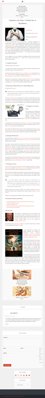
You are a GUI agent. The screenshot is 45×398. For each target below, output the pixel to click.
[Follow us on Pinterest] (23, 375)
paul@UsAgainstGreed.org (20, 220)
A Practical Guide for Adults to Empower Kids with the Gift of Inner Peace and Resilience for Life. (31, 236)
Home (3, 396)
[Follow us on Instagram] (21, 375)
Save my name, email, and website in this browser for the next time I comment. (40, 355)
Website (5, 353)
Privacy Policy (18, 396)
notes (10, 145)
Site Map (22, 396)
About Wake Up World (8, 396)
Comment (5, 337)
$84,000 (21, 70)
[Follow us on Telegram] (26, 375)
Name (4, 348)
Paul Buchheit (29, 30)
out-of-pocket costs (28, 118)
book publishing (10, 260)
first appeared (12, 223)
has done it (10, 173)
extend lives (30, 74)
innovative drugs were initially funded (29, 139)
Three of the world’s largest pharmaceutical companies (16, 166)
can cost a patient (11, 149)
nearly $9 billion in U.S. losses (21, 167)
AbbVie (6, 173)
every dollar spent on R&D (29, 158)
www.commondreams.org (21, 223)
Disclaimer (14, 396)
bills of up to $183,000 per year (25, 73)
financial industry (14, 81)
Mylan (22, 173)
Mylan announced (33, 50)
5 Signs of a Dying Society (12, 204)
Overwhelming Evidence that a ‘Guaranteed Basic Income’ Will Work (20, 201)
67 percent (38, 117)
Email (22, 348)
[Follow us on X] (18, 375)
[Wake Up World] (22, 1)
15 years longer (13, 100)
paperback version (36, 241)
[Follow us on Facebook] (15, 375)
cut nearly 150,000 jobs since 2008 (18, 160)
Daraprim (28, 151)
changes (13, 43)
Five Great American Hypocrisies (13, 207)
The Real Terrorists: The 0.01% (13, 203)
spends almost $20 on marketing (16, 158)
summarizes (13, 88)
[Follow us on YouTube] (29, 375)
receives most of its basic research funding (26, 138)
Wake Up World (35, 33)
